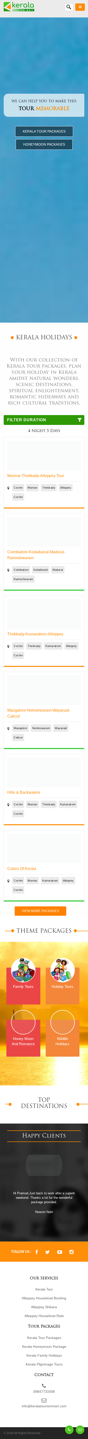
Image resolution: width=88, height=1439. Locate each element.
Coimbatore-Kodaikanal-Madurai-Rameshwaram (36, 555)
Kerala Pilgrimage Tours (44, 1355)
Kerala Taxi (44, 1280)
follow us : (21, 1243)
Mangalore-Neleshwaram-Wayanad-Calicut (38, 713)
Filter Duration (26, 420)
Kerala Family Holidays (44, 1347)
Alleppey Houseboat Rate (44, 1307)
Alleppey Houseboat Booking (44, 1289)
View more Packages (40, 911)
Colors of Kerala (21, 869)
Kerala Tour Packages (44, 131)
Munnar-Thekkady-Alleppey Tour (35, 476)
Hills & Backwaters (23, 792)
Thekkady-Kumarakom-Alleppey (35, 634)
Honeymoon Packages (44, 144)
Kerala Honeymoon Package (44, 1338)
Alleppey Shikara (44, 1298)
